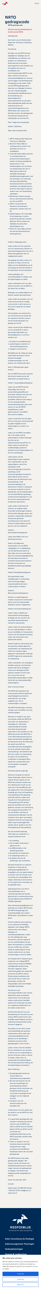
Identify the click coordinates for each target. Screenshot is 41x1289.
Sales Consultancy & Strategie (19, 1239)
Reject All (20, 1284)
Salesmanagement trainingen (19, 1244)
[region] (20, 1272)
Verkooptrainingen (14, 1249)
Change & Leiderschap (16, 1254)
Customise (20, 1279)
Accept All (20, 1274)
